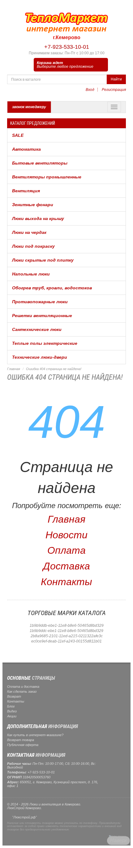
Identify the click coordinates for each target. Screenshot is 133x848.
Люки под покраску (33, 246)
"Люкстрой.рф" (24, 817)
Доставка (66, 566)
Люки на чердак (29, 232)
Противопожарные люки (40, 301)
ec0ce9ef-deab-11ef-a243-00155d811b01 (66, 641)
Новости (66, 534)
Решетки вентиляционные (42, 315)
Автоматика (26, 149)
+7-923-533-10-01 (66, 47)
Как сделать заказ (21, 691)
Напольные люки (31, 273)
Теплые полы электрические (44, 343)
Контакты (66, 581)
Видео (12, 711)
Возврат (14, 696)
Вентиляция (26, 190)
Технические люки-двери (39, 357)
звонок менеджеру (29, 107)
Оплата (66, 550)
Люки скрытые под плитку (43, 260)
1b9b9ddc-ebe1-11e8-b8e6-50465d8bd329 (66, 631)
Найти (116, 79)
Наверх (118, 840)
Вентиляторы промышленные (46, 176)
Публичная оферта (22, 745)
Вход (90, 90)
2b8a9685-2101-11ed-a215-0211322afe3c (67, 636)
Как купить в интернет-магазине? (35, 735)
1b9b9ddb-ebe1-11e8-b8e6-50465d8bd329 (67, 625)
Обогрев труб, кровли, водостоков (52, 287)
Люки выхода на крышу (38, 218)
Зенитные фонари (32, 204)
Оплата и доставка (23, 686)
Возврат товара (20, 740)
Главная (13, 369)
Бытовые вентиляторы (39, 163)
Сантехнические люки (37, 329)
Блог (11, 706)
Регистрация (114, 90)
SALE (18, 135)
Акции (11, 716)
